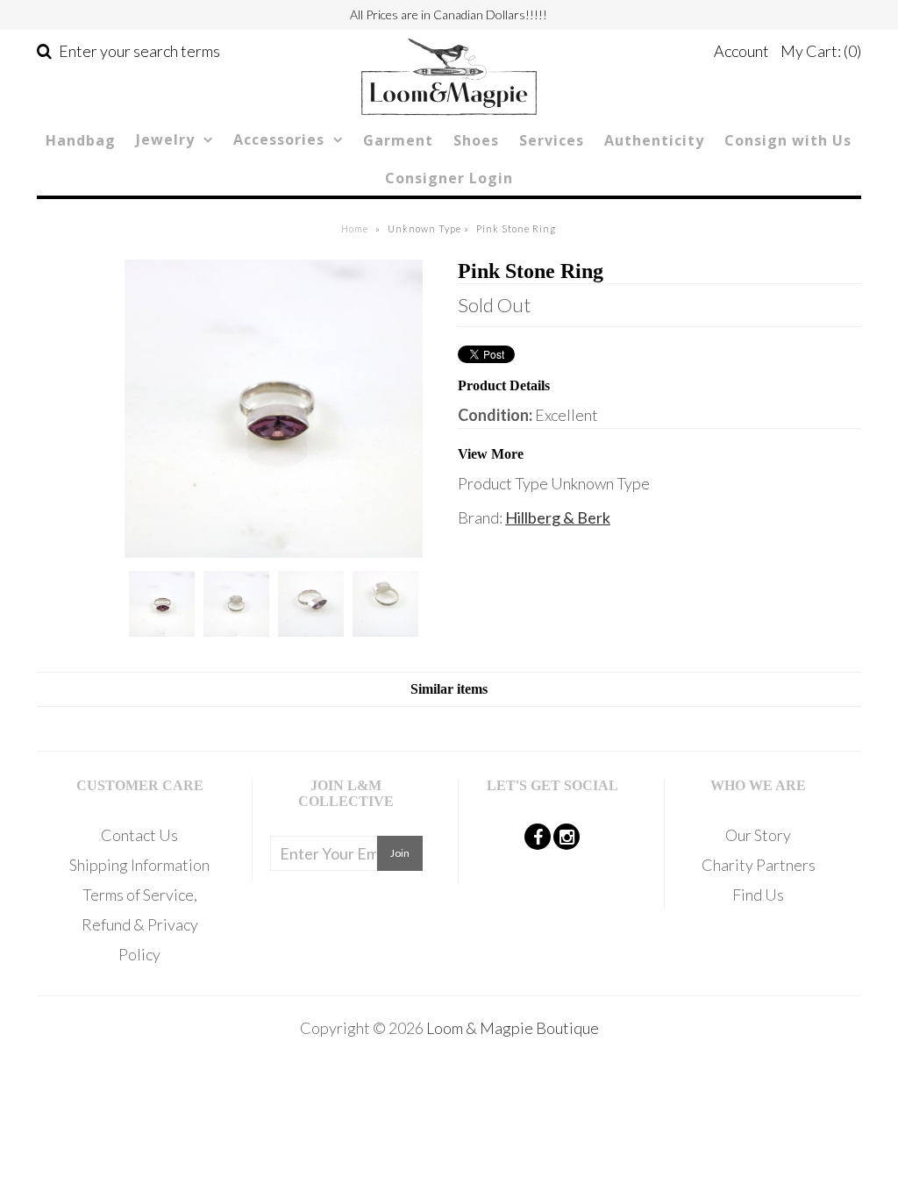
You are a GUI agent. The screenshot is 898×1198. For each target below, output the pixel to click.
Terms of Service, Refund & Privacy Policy (140, 924)
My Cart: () (820, 51)
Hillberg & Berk (557, 517)
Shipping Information (139, 864)
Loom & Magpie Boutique (512, 1028)
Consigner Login (449, 178)
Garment (398, 140)
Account (741, 51)
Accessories (278, 139)
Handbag (81, 140)
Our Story (758, 835)
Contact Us (139, 835)
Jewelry (165, 139)
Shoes (476, 140)
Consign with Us (788, 140)
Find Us (758, 894)
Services (551, 140)
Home (354, 228)
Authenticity (654, 140)
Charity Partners (759, 864)
